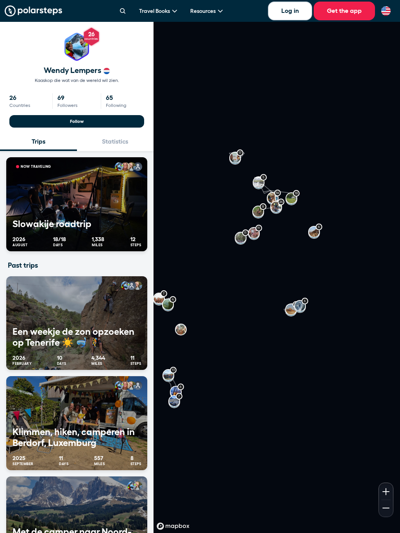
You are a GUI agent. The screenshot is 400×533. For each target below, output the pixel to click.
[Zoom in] (386, 490)
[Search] (122, 11)
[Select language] (386, 11)
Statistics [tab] (115, 141)
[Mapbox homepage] (173, 526)
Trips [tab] (38, 141)
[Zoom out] (386, 508)
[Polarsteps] (33, 10)
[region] (277, 277)
